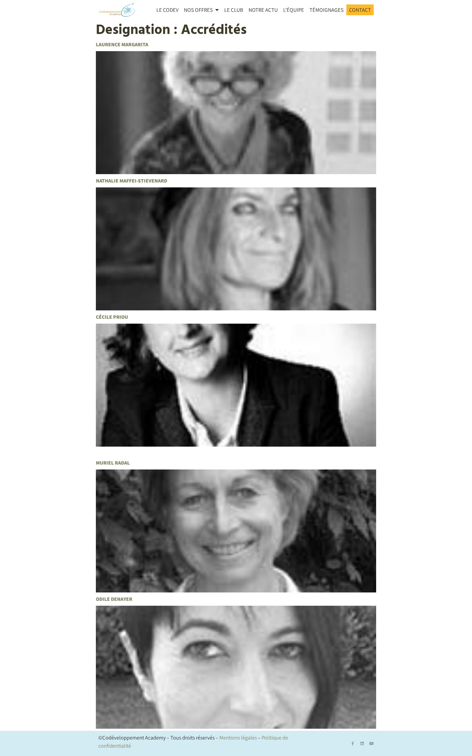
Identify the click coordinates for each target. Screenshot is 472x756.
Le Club (233, 9)
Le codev (167, 9)
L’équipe (293, 9)
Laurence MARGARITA (122, 44)
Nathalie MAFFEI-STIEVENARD (131, 180)
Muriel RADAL (113, 462)
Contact (360, 9)
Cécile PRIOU (112, 317)
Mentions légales (238, 737)
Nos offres (198, 9)
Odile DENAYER (114, 599)
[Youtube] (371, 743)
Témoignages (327, 9)
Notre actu (263, 9)
